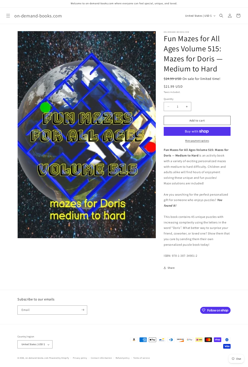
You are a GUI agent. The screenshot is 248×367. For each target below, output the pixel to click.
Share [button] (171, 267)
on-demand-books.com (37, 358)
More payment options (197, 140)
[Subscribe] (82, 309)
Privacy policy (80, 358)
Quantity (168, 99)
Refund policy (122, 358)
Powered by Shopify (59, 358)
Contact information (101, 358)
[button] (8, 15)
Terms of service (141, 358)
